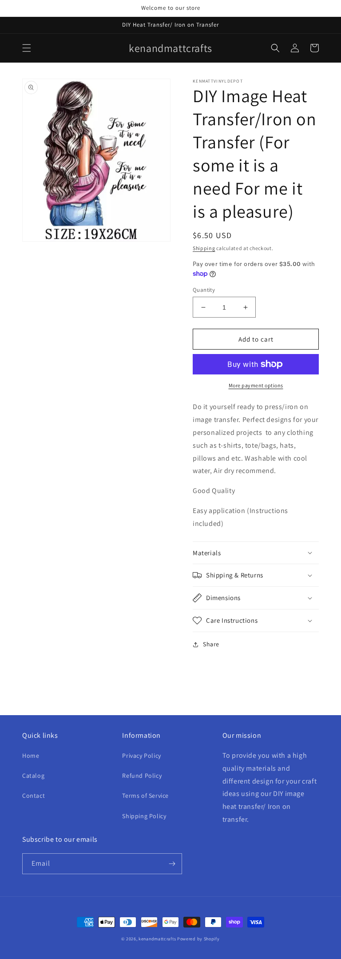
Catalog (33, 776)
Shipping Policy (144, 816)
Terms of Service (145, 796)
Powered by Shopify (198, 939)
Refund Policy (142, 776)
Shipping (204, 248)
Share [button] (211, 644)
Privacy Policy (141, 756)
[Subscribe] (172, 863)
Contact (33, 796)
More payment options (256, 385)
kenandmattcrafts (157, 939)
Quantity (204, 290)
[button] (26, 48)
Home (30, 756)
